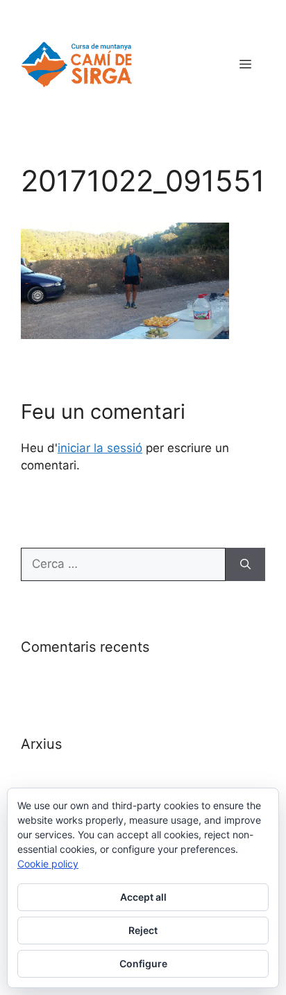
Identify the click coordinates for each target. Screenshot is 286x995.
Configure (143, 963)
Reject (143, 930)
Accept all (143, 897)
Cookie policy (47, 863)
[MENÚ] (245, 64)
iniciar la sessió (100, 448)
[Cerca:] (123, 564)
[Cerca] (245, 564)
